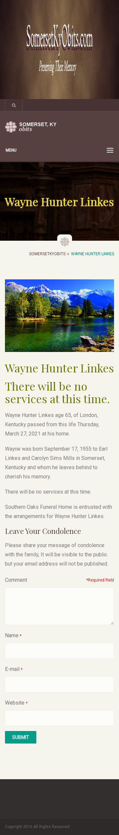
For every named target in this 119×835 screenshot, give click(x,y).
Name (12, 635)
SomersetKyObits (47, 254)
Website (14, 703)
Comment (16, 580)
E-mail (12, 669)
